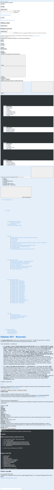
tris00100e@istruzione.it (18, 441)
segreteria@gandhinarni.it (18, 443)
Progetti (5, 182)
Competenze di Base (16, 243)
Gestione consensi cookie (9, 464)
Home (4, 178)
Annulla (2, 79)
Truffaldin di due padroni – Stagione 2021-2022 (22, 261)
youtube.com (4, 405)
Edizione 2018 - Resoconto (18, 295)
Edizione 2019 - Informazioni (18, 291)
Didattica (5, 179)
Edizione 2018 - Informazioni (18, 293)
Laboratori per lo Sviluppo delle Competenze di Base (23, 245)
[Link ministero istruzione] (7, 2)
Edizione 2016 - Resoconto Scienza (20, 300)
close (2, 93)
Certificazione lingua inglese (15, 225)
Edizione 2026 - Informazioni (18, 282)
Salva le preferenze (11, 428)
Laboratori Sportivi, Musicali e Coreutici (21, 246)
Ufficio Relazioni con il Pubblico (10, 459)
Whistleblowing (6, 463)
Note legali (5, 457)
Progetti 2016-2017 (13, 332)
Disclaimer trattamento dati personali (9, 477)
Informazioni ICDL (16, 314)
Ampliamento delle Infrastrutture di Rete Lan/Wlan (23, 248)
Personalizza (3, 390)
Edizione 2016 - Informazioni (18, 298)
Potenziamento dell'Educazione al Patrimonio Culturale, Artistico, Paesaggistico (29, 242)
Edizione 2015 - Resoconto (18, 302)
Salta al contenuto (4, 1)
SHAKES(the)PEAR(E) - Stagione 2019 (21, 262)
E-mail (15, 32)
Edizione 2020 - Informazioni (18, 289)
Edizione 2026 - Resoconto (18, 280)
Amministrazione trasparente (9, 466)
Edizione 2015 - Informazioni (18, 301)
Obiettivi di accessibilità (8, 462)
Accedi (2, 3)
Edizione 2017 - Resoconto (18, 297)
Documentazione (13, 330)
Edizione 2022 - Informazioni (18, 288)
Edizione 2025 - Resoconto (18, 283)
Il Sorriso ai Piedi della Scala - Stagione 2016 (22, 266)
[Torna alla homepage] (27, 80)
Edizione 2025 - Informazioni (18, 284)
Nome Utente (17, 11)
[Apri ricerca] (42, 87)
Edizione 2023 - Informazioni (18, 287)
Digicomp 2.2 (15, 318)
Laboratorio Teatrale (13, 259)
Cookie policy (6, 456)
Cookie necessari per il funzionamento (9, 400)
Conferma (7, 79)
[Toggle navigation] (12, 87)
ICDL (10, 313)
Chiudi (2, 43)
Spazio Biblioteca (13, 224)
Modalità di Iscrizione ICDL (18, 317)
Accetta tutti (22, 390)
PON (10, 236)
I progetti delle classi (7, 181)
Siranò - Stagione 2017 (17, 264)
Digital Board (15, 238)
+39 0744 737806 (9, 440)
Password (16, 12)
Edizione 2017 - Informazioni (18, 296)
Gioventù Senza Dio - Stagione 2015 (20, 267)
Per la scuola (14, 240)
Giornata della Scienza (8, 183)
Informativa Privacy (7, 458)
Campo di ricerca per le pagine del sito (9, 177)
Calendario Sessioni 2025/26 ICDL (19, 316)
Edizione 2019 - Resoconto (18, 292)
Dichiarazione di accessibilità (9, 461)
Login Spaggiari (37, 35)
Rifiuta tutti (12, 390)
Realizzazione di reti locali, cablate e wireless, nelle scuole (25, 237)
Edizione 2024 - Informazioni (18, 286)
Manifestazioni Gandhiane (15, 221)
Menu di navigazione (26, 197)
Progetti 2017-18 (12, 333)
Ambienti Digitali (16, 247)
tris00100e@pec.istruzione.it (18, 444)
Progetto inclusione (10, 329)
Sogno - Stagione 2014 (17, 268)
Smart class (14, 241)
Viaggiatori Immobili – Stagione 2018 (20, 263)
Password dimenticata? (6, 15)
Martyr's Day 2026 (16, 222)
